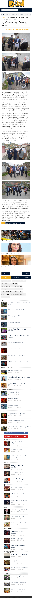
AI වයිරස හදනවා (14, 322)
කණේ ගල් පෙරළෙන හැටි (16, 342)
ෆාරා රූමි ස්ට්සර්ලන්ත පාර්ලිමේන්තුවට (11, 253)
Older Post (26, 273)
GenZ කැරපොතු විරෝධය (8, 241)
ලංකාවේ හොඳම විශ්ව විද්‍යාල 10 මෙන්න (18, 336)
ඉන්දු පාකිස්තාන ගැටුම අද (18, 487)
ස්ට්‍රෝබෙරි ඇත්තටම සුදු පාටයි (16, 413)
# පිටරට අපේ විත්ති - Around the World (15, 223)
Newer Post (6, 273)
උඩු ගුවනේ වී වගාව (13, 392)
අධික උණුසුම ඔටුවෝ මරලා (16, 420)
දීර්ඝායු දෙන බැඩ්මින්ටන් (16, 316)
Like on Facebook (10, 432)
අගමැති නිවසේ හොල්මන (25, 14)
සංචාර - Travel (5, 297)
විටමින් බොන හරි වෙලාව (16, 355)
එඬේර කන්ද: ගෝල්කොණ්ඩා (19, 582)
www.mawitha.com (23, 597)
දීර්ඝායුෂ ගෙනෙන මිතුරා (18, 516)
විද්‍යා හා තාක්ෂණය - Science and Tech (11, 286)
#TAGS (6, 277)
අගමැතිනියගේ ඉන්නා (11, 14)
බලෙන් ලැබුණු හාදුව (17, 538)
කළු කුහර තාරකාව (14, 349)
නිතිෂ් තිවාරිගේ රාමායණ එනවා (18, 362)
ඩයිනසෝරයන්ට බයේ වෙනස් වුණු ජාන (19, 303)
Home (3, 17)
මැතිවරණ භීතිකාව (16, 449)
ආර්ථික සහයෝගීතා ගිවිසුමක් (19, 567)
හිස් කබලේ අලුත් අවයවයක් (19, 510)
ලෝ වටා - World (6, 281)
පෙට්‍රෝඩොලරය (15, 561)
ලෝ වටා (26, 277)
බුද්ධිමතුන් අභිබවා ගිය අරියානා (9, 266)
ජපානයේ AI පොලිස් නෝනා (17, 309)
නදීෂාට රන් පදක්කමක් (17, 494)
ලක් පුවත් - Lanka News (19, 281)
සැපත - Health (5, 294)
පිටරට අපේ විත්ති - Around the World (15, 17)
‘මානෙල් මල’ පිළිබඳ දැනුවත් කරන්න (17, 329)
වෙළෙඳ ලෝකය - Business (18, 294)
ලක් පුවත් (16, 277)
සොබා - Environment (7, 291)
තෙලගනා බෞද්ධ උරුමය (18, 589)
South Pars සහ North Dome (19, 554)
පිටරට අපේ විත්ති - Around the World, (20, 29)
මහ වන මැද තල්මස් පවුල (18, 576)
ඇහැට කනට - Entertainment (9, 283)
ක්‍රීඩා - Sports (19, 291)
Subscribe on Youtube (11, 436)
